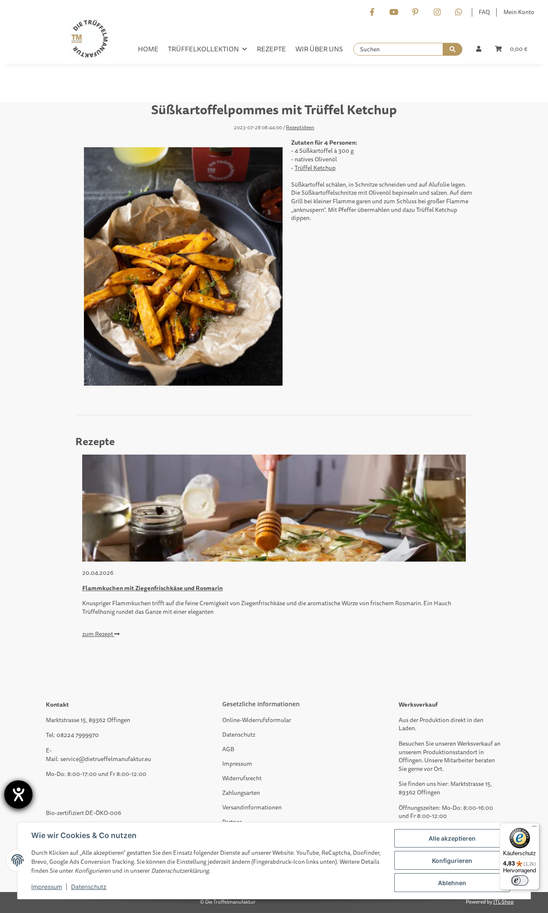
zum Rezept (98, 634)
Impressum (237, 764)
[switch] (519, 880)
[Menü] (534, 828)
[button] (478, 49)
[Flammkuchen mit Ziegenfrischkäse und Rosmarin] (274, 508)
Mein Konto (518, 12)
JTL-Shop (503, 902)
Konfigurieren (452, 860)
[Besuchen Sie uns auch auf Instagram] (437, 13)
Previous (96, 553)
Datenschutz (238, 735)
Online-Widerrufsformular (256, 720)
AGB (228, 749)
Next (452, 553)
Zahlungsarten (241, 793)
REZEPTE (271, 49)
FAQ (484, 12)
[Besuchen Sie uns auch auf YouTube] (393, 13)
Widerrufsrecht (242, 778)
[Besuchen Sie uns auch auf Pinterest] (415, 13)
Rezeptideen (300, 128)
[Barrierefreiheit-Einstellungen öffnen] (18, 794)
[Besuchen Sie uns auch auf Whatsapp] (458, 13)
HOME (148, 49)
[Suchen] (452, 49)
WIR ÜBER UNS (319, 49)
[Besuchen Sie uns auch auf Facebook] (371, 13)
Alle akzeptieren (452, 838)
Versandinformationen (252, 807)
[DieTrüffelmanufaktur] (89, 41)
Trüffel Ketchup (315, 168)
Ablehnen (452, 882)
